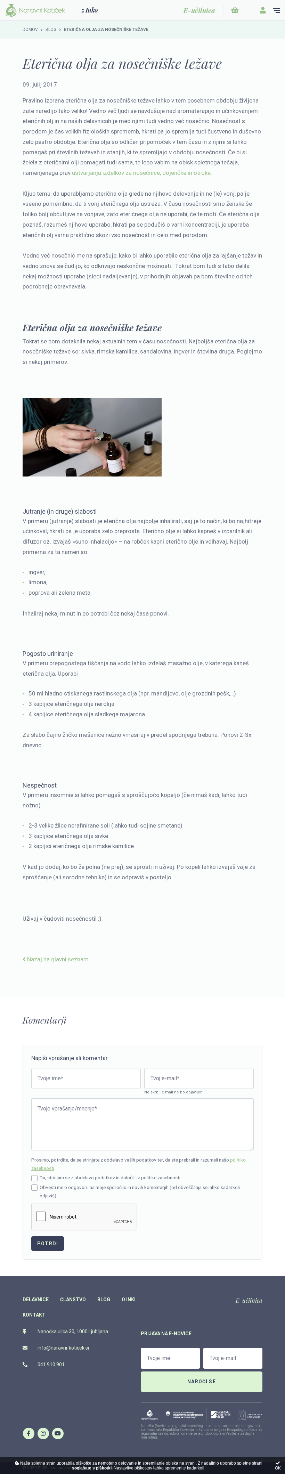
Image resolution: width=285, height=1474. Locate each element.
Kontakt (34, 1315)
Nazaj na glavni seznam (57, 959)
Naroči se (201, 1381)
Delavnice (36, 1299)
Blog (51, 29)
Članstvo (73, 1299)
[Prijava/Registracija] (263, 10)
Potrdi (47, 1243)
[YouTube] (58, 1433)
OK (278, 1468)
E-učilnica (249, 1300)
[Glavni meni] (276, 10)
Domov (30, 29)
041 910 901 (50, 1364)
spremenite (175, 1468)
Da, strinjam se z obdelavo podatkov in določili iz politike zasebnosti (110, 1177)
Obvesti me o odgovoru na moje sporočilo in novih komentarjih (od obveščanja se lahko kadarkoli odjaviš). (140, 1191)
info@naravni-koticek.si (62, 1348)
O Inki (129, 1299)
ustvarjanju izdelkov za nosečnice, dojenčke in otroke (141, 172)
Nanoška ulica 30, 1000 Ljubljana (72, 1331)
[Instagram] (43, 1433)
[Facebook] (28, 1433)
